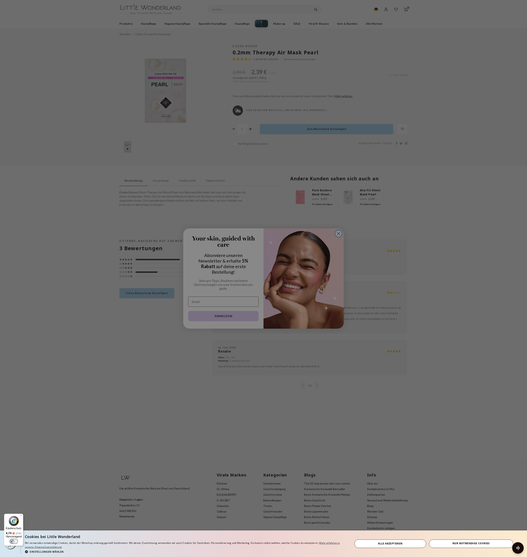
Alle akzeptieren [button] (390, 543)
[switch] (14, 541)
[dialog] (263, 543)
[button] (184, 551)
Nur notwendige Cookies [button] (471, 543)
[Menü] (20, 516)
